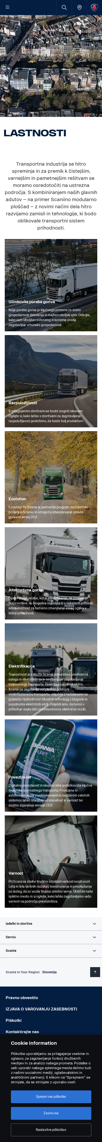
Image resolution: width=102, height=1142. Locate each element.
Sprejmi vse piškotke (51, 1097)
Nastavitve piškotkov (51, 1130)
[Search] (64, 7)
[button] (51, 923)
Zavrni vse (51, 1113)
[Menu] (7, 7)
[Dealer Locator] (79, 7)
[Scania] (94, 7)
